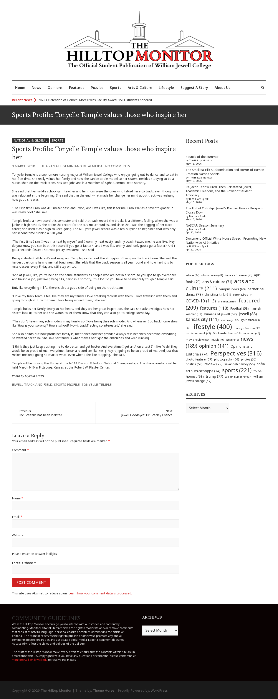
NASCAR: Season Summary (205, 225)
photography (226, 359)
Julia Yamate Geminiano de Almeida (71, 166)
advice (192, 275)
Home (20, 87)
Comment (20, 450)
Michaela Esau (227, 333)
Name (17, 498)
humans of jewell (220, 314)
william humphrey (238, 376)
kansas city (202, 319)
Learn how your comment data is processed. (100, 593)
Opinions (55, 87)
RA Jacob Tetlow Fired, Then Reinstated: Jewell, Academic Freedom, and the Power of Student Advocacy (219, 191)
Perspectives (236, 353)
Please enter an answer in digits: (35, 554)
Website (17, 535)
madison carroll (198, 333)
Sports (115, 87)
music (218, 340)
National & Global (30, 140)
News (36, 87)
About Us (222, 87)
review (213, 364)
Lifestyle (166, 87)
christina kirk (218, 294)
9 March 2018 (23, 166)
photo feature (199, 359)
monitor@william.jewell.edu (30, 660)
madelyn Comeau (247, 328)
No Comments (117, 166)
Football (239, 308)
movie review (198, 340)
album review (212, 275)
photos (248, 359)
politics (194, 364)
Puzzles (97, 87)
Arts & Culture (140, 87)
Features (76, 87)
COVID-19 (201, 301)
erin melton (227, 301)
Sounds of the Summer (202, 157)
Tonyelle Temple (96, 384)
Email (17, 517)
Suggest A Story (194, 87)
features (214, 308)
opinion (213, 346)
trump (214, 376)
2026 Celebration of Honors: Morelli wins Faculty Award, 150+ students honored (95, 100)
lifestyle (212, 326)
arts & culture (217, 281)
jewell (248, 313)
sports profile (67, 384)
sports (237, 370)
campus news (232, 289)
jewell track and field (32, 384)
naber (232, 339)
